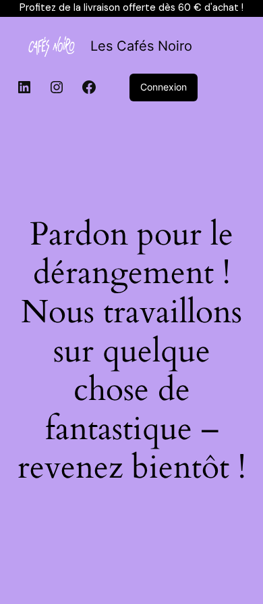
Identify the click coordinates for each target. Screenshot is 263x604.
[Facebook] (89, 87)
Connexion (163, 87)
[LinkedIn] (24, 87)
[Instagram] (57, 87)
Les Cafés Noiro (141, 46)
